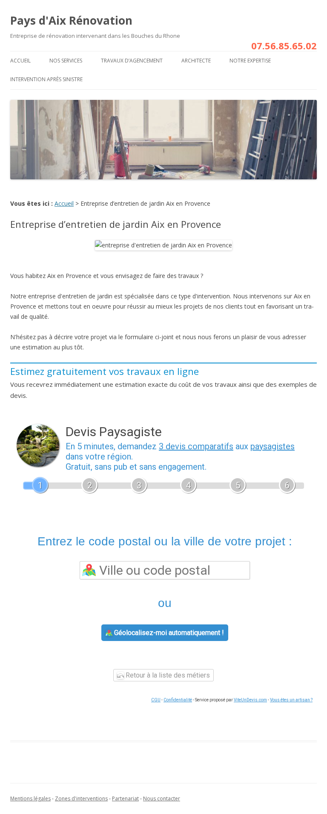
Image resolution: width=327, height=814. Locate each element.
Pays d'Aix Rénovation (71, 20)
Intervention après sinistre (46, 79)
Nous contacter (161, 798)
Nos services (65, 60)
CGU (156, 700)
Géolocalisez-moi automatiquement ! (168, 633)
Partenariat (125, 798)
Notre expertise (250, 60)
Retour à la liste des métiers (167, 675)
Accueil (20, 60)
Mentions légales (30, 798)
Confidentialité (178, 700)
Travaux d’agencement (132, 60)
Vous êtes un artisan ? (291, 700)
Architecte (196, 60)
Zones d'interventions (81, 798)
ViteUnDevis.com (250, 700)
